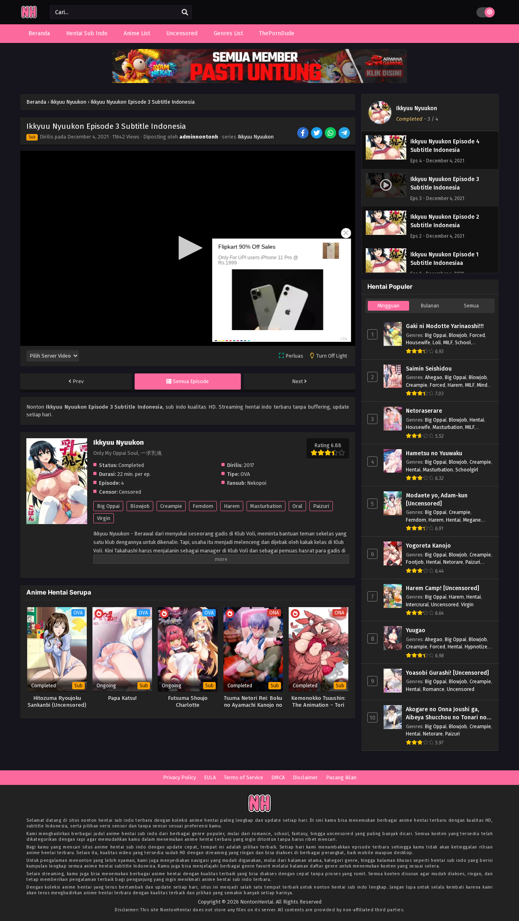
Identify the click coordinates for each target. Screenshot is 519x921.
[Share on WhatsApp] (331, 133)
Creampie (171, 506)
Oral (297, 506)
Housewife (418, 342)
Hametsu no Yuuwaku (434, 453)
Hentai (477, 420)
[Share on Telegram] (345, 133)
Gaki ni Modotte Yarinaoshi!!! (445, 326)
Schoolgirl (466, 470)
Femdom (203, 506)
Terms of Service (243, 777)
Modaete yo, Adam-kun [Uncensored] (437, 499)
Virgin (103, 518)
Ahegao (433, 377)
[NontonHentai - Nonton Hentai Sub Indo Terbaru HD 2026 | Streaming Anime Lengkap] (29, 17)
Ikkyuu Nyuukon (256, 137)
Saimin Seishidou (429, 368)
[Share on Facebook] (303, 133)
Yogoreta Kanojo (428, 545)
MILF (448, 342)
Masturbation (266, 506)
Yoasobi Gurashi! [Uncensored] (447, 672)
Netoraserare (424, 410)
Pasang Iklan (341, 777)
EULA (210, 777)
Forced (477, 335)
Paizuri (321, 506)
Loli (437, 342)
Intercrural (417, 604)
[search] (185, 12)
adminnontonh (198, 137)
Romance (433, 689)
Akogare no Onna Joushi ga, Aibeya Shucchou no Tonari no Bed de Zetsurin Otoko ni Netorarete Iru (446, 713)
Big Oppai (108, 506)
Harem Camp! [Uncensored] (442, 588)
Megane (472, 520)
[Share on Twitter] (317, 133)
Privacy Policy (179, 777)
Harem (232, 506)
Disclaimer (305, 777)
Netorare (453, 562)
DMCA (278, 777)
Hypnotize (476, 647)
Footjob (415, 562)
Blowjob (140, 506)
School (463, 342)
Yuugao (415, 630)
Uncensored (445, 604)
